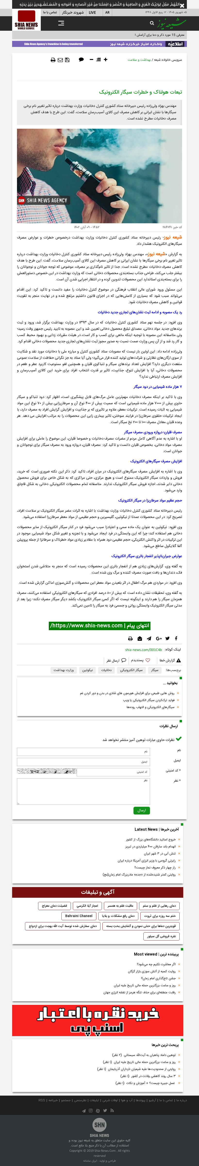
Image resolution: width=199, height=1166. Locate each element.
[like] (143, 661)
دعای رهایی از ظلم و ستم (159, 906)
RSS (42, 1100)
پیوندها (140, 1100)
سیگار (154, 670)
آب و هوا (127, 1100)
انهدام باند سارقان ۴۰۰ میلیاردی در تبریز (150, 846)
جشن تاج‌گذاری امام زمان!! (158, 978)
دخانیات (106, 670)
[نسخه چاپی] (53, 60)
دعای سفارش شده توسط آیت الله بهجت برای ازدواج (63, 926)
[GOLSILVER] (97, 1020)
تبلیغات (94, 1100)
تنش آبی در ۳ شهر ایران (160, 853)
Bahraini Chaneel (78, 916)
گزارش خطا (167, 661)
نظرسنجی (80, 1100)
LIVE (92, 13)
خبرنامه (53, 1100)
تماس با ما (50, 12)
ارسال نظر (113, 661)
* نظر (177, 781)
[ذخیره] (67, 60)
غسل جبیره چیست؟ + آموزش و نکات (146, 1083)
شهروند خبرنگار (73, 13)
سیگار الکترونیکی (131, 670)
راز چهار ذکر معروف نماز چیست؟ (155, 867)
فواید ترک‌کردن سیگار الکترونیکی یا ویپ (148, 700)
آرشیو (152, 1100)
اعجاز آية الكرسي (87, 906)
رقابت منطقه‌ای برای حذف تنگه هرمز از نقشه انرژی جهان (139, 992)
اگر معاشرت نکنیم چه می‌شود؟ (156, 964)
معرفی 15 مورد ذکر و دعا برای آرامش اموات (156, 35)
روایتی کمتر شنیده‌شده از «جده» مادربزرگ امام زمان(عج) (139, 874)
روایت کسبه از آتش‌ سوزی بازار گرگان (152, 971)
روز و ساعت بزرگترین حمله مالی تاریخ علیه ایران (145, 985)
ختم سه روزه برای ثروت (160, 916)
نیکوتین (87, 670)
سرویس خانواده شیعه (168, 60)
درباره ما (181, 1100)
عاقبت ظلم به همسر (120, 906)
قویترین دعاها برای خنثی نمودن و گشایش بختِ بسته (141, 926)
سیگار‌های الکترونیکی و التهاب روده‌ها (150, 707)
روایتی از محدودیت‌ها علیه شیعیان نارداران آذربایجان (136, 1069)
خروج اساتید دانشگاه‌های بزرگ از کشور (151, 839)
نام (179, 750)
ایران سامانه (90, 1161)
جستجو (66, 1100)
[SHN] (26, 20)
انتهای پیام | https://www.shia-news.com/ (99, 626)
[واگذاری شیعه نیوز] (99, 43)
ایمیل (177, 760)
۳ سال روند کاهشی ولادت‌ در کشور (148, 1076)
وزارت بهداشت (64, 670)
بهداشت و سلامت (139, 60)
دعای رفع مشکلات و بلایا (118, 916)
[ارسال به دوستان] (60, 60)
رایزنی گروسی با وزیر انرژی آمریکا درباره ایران (147, 860)
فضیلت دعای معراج (54, 906)
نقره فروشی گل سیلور (161, 936)
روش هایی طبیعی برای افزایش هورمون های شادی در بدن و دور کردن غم (127, 693)
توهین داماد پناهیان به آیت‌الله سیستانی (144, 1055)
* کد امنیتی (173, 770)
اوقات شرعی (110, 1100)
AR (107, 13)
